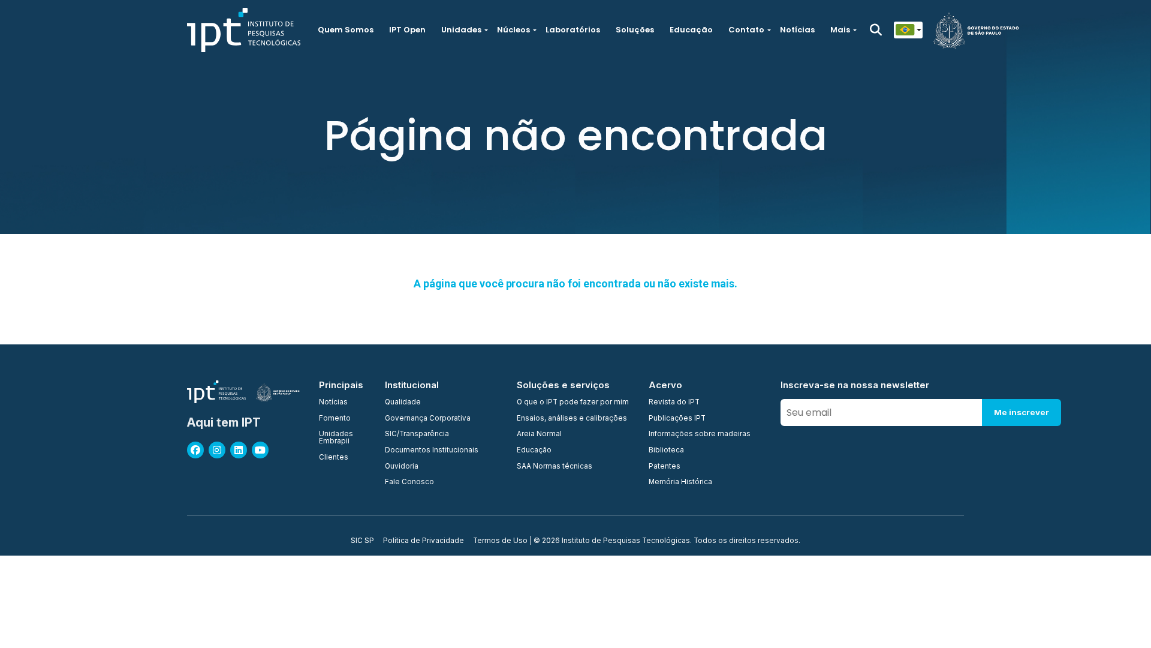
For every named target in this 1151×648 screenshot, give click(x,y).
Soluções (635, 29)
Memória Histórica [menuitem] (680, 482)
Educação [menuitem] (534, 450)
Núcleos (513, 29)
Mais (840, 29)
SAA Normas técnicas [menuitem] (554, 466)
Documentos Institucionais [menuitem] (431, 450)
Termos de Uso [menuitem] (500, 541)
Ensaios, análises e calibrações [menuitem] (572, 418)
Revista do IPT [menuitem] (674, 402)
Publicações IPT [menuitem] (677, 418)
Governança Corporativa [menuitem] (428, 418)
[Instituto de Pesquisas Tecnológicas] (243, 30)
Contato (746, 29)
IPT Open (407, 29)
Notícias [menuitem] (333, 402)
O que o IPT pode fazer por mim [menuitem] (573, 402)
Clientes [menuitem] (333, 457)
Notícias (797, 29)
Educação (691, 29)
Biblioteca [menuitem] (666, 450)
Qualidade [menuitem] (403, 402)
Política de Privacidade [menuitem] (423, 541)
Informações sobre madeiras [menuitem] (700, 434)
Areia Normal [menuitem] (539, 434)
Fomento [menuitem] (335, 418)
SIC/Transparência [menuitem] (417, 434)
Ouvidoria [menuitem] (401, 466)
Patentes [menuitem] (664, 466)
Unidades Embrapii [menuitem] (336, 438)
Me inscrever (1021, 412)
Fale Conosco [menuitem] (409, 482)
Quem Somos (345, 29)
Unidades (461, 29)
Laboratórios (573, 29)
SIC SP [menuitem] (362, 541)
